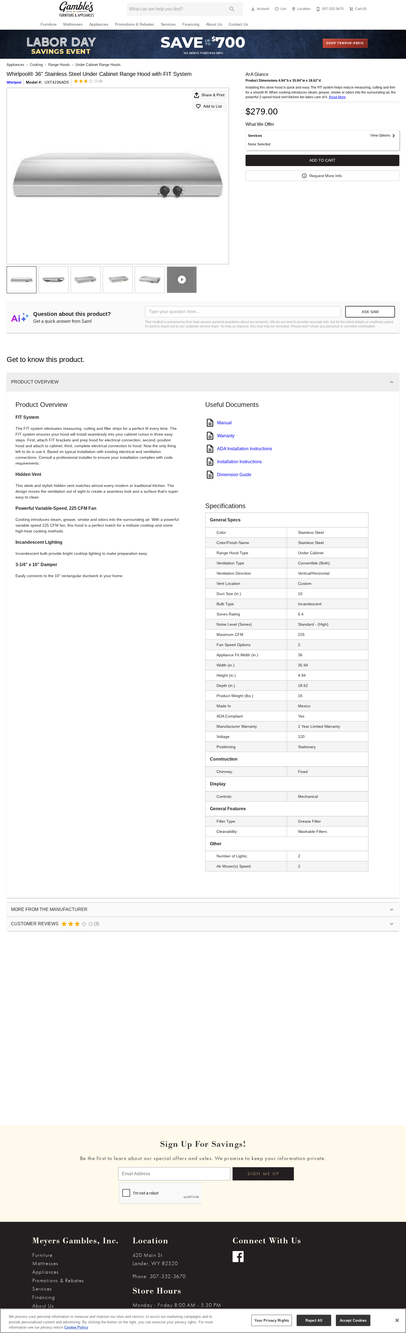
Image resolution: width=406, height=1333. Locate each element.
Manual (224, 422)
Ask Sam (370, 312)
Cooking (36, 65)
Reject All (313, 1320)
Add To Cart (322, 160)
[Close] (397, 1320)
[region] (203, 1320)
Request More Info (325, 176)
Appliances (98, 24)
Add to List (212, 106)
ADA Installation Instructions (244, 448)
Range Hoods (59, 65)
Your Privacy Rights (271, 1320)
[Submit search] (232, 9)
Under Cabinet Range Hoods (98, 65)
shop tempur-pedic (345, 43)
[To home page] (76, 9)
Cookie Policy (76, 1327)
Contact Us (238, 24)
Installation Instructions (239, 461)
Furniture (49, 24)
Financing (190, 24)
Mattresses (73, 24)
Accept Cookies (353, 1320)
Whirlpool (14, 82)
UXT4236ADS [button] (56, 82)
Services (168, 24)
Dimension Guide (234, 474)
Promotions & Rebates (134, 24)
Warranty (225, 435)
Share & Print (213, 95)
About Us (214, 24)
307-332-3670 (168, 1276)
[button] (253, 9)
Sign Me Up (263, 1174)
